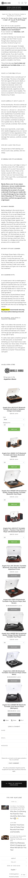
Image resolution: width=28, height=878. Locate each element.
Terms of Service (21, 769)
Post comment (14, 763)
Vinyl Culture (21, 807)
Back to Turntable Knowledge (15, 784)
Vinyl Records (19, 839)
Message (4, 745)
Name (3, 730)
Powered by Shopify (14, 876)
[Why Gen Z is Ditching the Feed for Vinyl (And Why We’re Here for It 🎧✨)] (5, 807)
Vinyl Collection (14, 807)
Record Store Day (14, 837)
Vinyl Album (13, 806)
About (13, 858)
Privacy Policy (11, 769)
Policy (13, 862)
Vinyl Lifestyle (13, 809)
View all (14, 801)
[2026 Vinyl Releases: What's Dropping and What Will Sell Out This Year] (5, 837)
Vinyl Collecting (20, 806)
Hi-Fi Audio (13, 836)
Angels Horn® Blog (6, 14)
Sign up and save (13, 865)
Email (3, 738)
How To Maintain (16, 14)
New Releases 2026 (21, 836)
